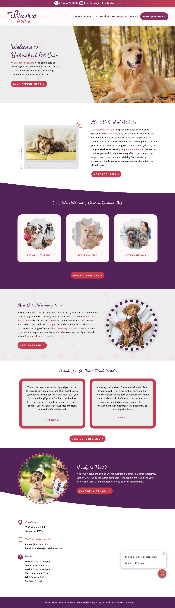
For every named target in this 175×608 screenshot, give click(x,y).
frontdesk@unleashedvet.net (47, 548)
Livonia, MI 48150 (34, 531)
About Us (89, 16)
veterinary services (66, 328)
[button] (162, 573)
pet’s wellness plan (134, 149)
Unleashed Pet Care (24, 62)
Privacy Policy (94, 602)
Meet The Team (30, 345)
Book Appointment (154, 16)
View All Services (86, 275)
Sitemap (130, 602)
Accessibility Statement (113, 602)
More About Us (104, 174)
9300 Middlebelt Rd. (35, 527)
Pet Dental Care (87, 255)
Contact (133, 16)
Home (78, 16)
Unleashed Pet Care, (104, 129)
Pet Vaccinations (135, 255)
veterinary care (112, 133)
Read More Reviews (86, 438)
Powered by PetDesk (77, 602)
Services (104, 16)
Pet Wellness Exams (39, 255)
